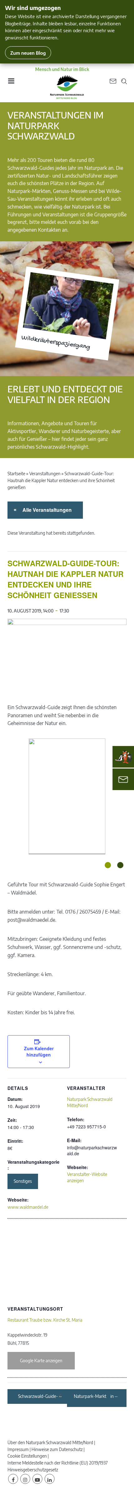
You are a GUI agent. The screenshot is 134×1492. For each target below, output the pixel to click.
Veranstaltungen (44, 473)
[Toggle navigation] (10, 83)
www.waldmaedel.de (27, 1207)
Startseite (16, 473)
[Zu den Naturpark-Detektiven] (123, 757)
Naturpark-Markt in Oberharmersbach (94, 1396)
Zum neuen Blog (28, 53)
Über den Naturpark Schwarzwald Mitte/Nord (50, 1442)
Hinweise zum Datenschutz (57, 1449)
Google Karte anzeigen (41, 1360)
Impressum (18, 1449)
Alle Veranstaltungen (46, 509)
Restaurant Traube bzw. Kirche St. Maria (44, 1320)
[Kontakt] (123, 779)
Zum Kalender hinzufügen (39, 1051)
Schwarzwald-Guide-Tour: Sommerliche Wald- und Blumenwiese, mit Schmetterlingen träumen (38, 1396)
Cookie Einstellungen (27, 1456)
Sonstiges (23, 1181)
